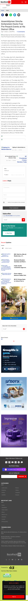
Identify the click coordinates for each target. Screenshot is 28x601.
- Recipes (17, 494)
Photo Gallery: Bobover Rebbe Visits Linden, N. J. (20, 275)
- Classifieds (4, 507)
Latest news (8, 248)
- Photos (17, 487)
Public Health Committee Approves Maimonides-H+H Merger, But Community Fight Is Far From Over (13, 542)
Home (2, 10)
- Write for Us (4, 514)
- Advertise (3, 516)
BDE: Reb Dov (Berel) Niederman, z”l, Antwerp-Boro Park (20, 256)
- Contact (3, 519)
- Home (2, 505)
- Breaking (3, 490)
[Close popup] (24, 582)
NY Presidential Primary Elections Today (10, 157)
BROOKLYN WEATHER (13, 6)
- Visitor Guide (4, 509)
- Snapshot (17, 492)
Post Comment (14, 208)
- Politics (3, 492)
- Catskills (3, 494)
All (2, 248)
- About (3, 512)
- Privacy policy (4, 521)
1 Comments (21, 31)
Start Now (9, 233)
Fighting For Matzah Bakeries (18, 147)
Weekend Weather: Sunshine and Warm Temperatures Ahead (20, 261)
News (7, 10)
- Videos (17, 490)
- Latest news (4, 487)
